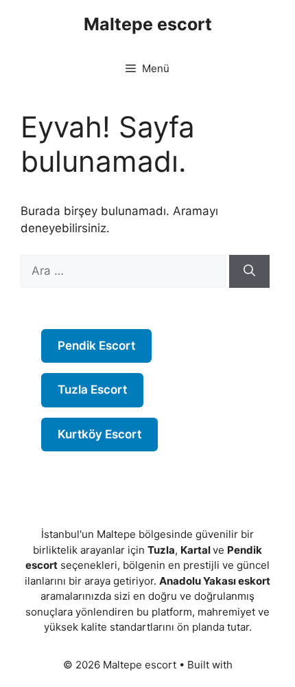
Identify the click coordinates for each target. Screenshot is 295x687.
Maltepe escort (148, 24)
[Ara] (249, 271)
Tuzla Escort (92, 389)
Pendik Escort (96, 345)
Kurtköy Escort (99, 434)
